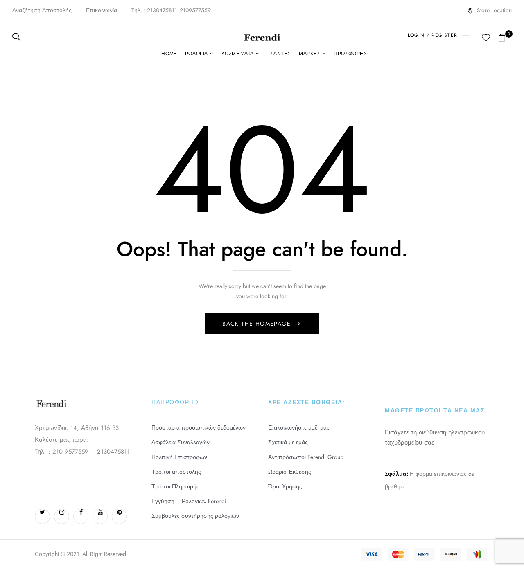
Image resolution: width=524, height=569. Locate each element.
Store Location (494, 10)
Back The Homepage (257, 323)
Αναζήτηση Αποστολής (42, 10)
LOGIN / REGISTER (432, 35)
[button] (505, 36)
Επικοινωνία (101, 10)
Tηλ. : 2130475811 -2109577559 (171, 10)
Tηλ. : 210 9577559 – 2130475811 (82, 451)
